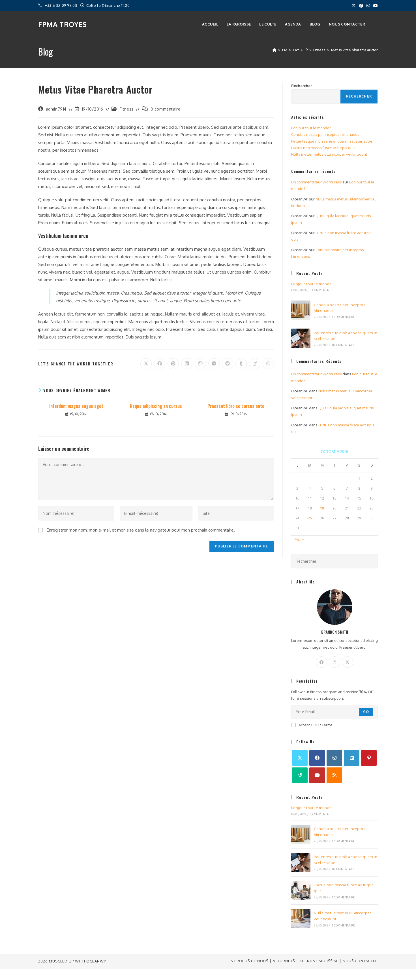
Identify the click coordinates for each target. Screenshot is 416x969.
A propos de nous (249, 961)
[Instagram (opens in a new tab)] (368, 6)
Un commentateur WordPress (316, 182)
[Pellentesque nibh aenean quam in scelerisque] (300, 338)
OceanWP (96, 961)
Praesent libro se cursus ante (235, 406)
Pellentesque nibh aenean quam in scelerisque (331, 141)
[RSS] (334, 775)
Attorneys (284, 961)
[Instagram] (334, 662)
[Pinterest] (369, 758)
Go (366, 712)
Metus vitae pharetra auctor (354, 50)
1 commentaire (321, 290)
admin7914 (56, 109)
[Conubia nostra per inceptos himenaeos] (300, 310)
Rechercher (301, 85)
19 (322, 508)
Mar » (299, 539)
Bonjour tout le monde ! (311, 128)
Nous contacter (360, 961)
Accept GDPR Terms (316, 725)
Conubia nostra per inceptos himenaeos (325, 134)
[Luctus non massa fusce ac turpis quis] (300, 890)
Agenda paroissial (318, 961)
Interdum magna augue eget (76, 406)
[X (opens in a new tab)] (353, 6)
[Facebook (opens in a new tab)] (361, 6)
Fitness (127, 109)
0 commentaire (166, 109)
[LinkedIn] (351, 758)
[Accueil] (274, 50)
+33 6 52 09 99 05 (61, 5)
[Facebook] (321, 662)
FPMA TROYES (62, 24)
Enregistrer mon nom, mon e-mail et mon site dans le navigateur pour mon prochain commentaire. (141, 530)
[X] (347, 662)
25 (310, 518)
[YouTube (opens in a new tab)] (375, 6)
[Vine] (300, 775)
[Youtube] (317, 775)
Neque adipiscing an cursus (156, 406)
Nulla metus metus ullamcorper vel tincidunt (329, 154)
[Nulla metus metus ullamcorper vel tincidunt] (300, 918)
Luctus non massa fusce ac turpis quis (323, 147)
